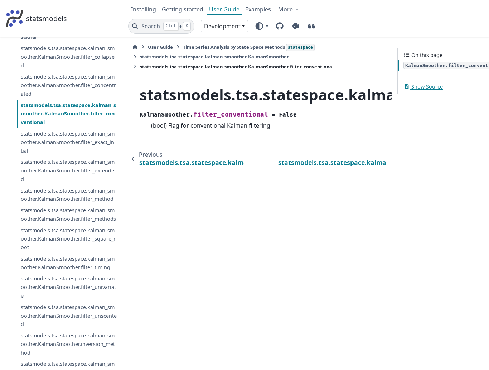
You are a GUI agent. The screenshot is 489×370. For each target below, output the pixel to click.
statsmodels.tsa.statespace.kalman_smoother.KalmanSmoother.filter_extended (68, 170)
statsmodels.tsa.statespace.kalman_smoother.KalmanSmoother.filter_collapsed (68, 57)
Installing (143, 9)
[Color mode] (261, 26)
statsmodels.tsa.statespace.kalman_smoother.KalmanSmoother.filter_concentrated (68, 85)
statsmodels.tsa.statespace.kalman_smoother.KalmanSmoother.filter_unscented (69, 316)
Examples (258, 9)
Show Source (426, 86)
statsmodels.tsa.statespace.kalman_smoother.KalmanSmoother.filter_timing (68, 263)
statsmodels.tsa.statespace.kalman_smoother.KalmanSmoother (214, 56)
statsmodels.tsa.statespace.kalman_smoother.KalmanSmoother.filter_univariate (68, 287)
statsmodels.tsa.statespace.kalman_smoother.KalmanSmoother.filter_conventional (68, 114)
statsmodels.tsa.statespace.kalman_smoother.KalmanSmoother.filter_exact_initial (68, 142)
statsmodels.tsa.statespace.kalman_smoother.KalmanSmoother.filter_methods (68, 214)
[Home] (135, 47)
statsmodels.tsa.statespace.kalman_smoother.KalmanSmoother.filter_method (68, 195)
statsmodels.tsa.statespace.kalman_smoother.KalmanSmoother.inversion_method (68, 344)
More (286, 9)
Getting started (182, 9)
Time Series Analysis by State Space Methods (248, 47)
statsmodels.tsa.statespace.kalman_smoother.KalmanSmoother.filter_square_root (68, 239)
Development (222, 26)
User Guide (224, 9)
